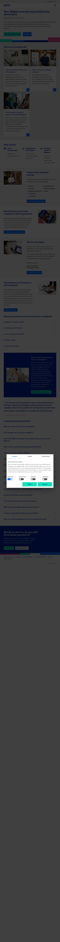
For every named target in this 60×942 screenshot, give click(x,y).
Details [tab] (30, 456)
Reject (29, 484)
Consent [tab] (14, 456)
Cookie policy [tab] (46, 456)
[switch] (21, 479)
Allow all (45, 484)
